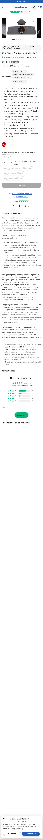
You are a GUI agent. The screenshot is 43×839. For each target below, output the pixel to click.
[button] (7, 57)
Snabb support (22, 1)
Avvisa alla (12, 834)
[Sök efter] (34, 7)
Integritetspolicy (17, 829)
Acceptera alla (30, 834)
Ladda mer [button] (21, 415)
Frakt (11, 65)
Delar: (15, 206)
